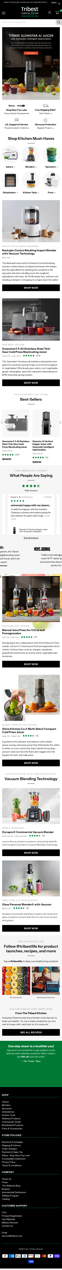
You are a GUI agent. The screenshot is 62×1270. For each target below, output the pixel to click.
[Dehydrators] (10, 180)
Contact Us (7, 1226)
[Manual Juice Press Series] (31, 599)
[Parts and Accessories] (51, 180)
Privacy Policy (8, 1162)
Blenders (6, 1105)
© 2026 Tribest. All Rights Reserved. (31, 1249)
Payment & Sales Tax (12, 1152)
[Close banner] (59, 3)
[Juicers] (10, 154)
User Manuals (8, 1219)
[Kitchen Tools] (31, 180)
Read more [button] (16, 519)
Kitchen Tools (8, 1115)
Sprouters (7, 1108)
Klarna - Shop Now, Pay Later (16, 1155)
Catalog (6, 1199)
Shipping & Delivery (11, 1145)
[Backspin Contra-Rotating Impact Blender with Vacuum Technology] (31, 221)
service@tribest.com (12, 1236)
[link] (31, 530)
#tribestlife (16, 961)
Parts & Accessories (12, 1128)
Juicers (5, 1101)
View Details (44, 113)
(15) (37, 736)
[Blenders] (31, 154)
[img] (24, 355)
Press (5, 1182)
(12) (46, 457)
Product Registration (12, 1215)
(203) (38, 355)
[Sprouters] (51, 154)
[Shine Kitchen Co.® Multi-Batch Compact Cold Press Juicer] (31, 698)
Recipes (6, 1189)
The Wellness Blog (11, 1185)
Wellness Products (11, 1118)
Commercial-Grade (11, 1121)
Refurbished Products (12, 1125)
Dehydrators (8, 1111)
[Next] (54, 63)
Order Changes (9, 1148)
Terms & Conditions (11, 1165)
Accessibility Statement (14, 1158)
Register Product (44, 128)
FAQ (4, 1212)
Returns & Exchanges (12, 1142)
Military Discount (10, 1222)
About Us (6, 1179)
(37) (35, 637)
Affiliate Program (10, 1195)
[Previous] (8, 63)
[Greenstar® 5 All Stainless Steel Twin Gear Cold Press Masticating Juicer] (31, 319)
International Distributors (14, 1192)
